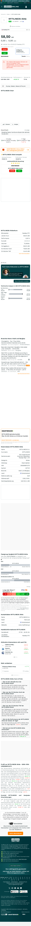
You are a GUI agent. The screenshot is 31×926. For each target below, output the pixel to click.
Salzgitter (18, 350)
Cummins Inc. (9, 652)
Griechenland (26, 473)
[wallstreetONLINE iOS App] (15, 892)
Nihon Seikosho (25, 574)
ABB (18, 371)
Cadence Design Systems (12, 644)
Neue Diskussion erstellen (22, 281)
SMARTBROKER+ (23, 859)
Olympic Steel (25, 566)
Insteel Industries (4, 581)
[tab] (15, 685)
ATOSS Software (25, 344)
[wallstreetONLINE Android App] (24, 892)
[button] (11, 682)
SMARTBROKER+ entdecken (10, 440)
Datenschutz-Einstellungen (15, 883)
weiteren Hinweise (21, 609)
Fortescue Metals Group (9, 666)
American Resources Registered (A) (8, 566)
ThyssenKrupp (21, 365)
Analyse (16, 124)
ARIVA (11, 897)
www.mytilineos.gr (24, 625)
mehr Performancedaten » (24, 253)
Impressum (6, 882)
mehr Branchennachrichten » (24, 373)
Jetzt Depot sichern (15, 865)
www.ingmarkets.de (24, 608)
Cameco (7, 648)
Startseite (3, 14)
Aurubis (19, 359)
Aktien (8, 14)
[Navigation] (1, 7)
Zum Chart (24, 724)
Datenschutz (23, 882)
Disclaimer (14, 882)
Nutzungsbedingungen (15, 884)
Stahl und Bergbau (24, 470)
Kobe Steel (26, 581)
